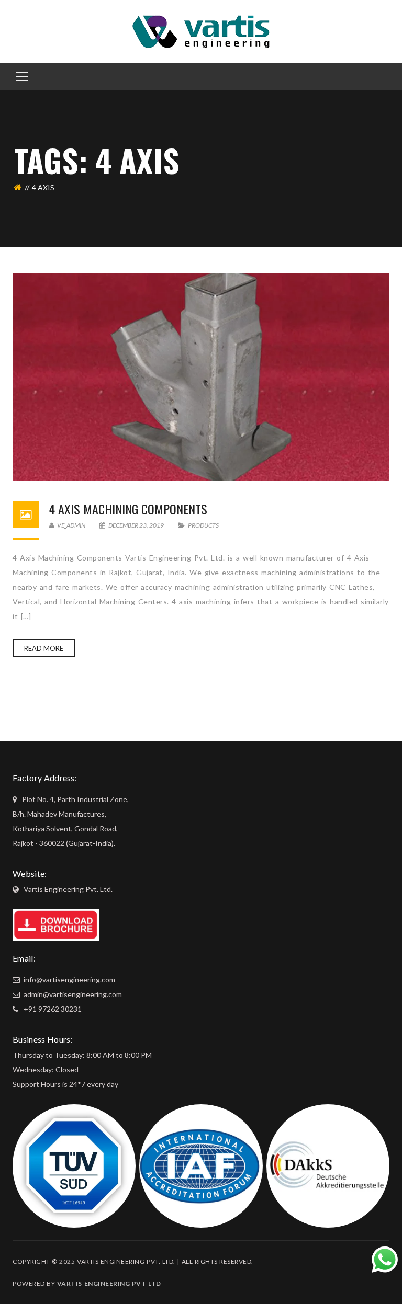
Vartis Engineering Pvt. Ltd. (68, 889)
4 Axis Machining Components (128, 508)
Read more (43, 648)
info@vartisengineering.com (68, 979)
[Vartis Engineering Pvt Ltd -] (201, 30)
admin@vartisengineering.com (72, 994)
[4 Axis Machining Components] (201, 377)
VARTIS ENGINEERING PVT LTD (109, 1283)
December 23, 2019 (136, 525)
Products (203, 525)
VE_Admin (70, 525)
